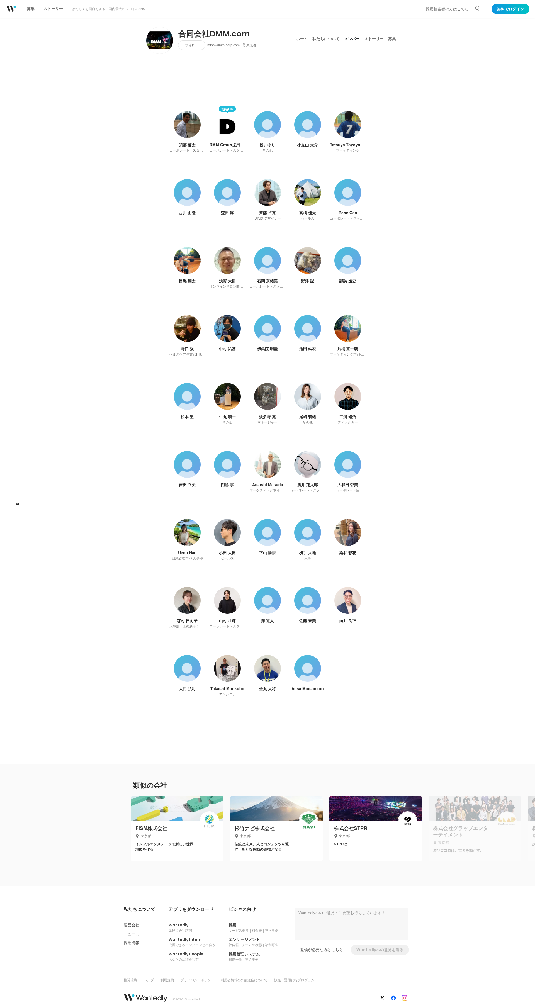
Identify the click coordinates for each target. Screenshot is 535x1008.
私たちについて (326, 38)
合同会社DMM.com (214, 34)
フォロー (191, 45)
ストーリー (374, 38)
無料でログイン (510, 9)
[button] (139, 909)
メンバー (352, 38)
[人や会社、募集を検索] (477, 8)
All (18, 503)
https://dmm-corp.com (223, 45)
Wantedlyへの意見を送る (379, 950)
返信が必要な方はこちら (321, 950)
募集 (392, 38)
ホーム (302, 38)
